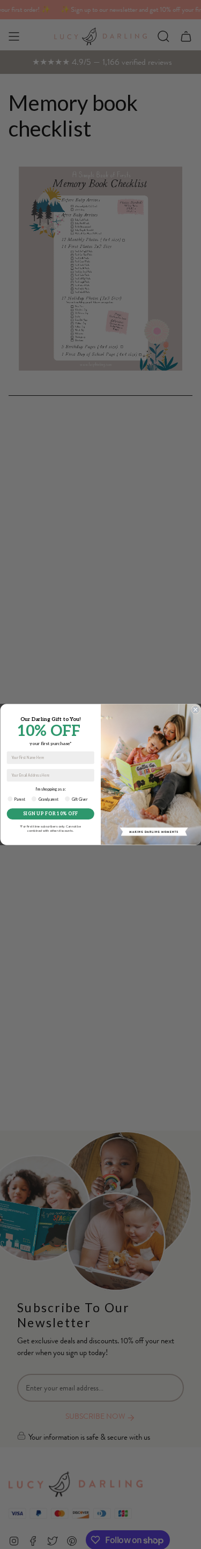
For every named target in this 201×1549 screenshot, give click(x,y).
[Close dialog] (195, 709)
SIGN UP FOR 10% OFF (50, 813)
